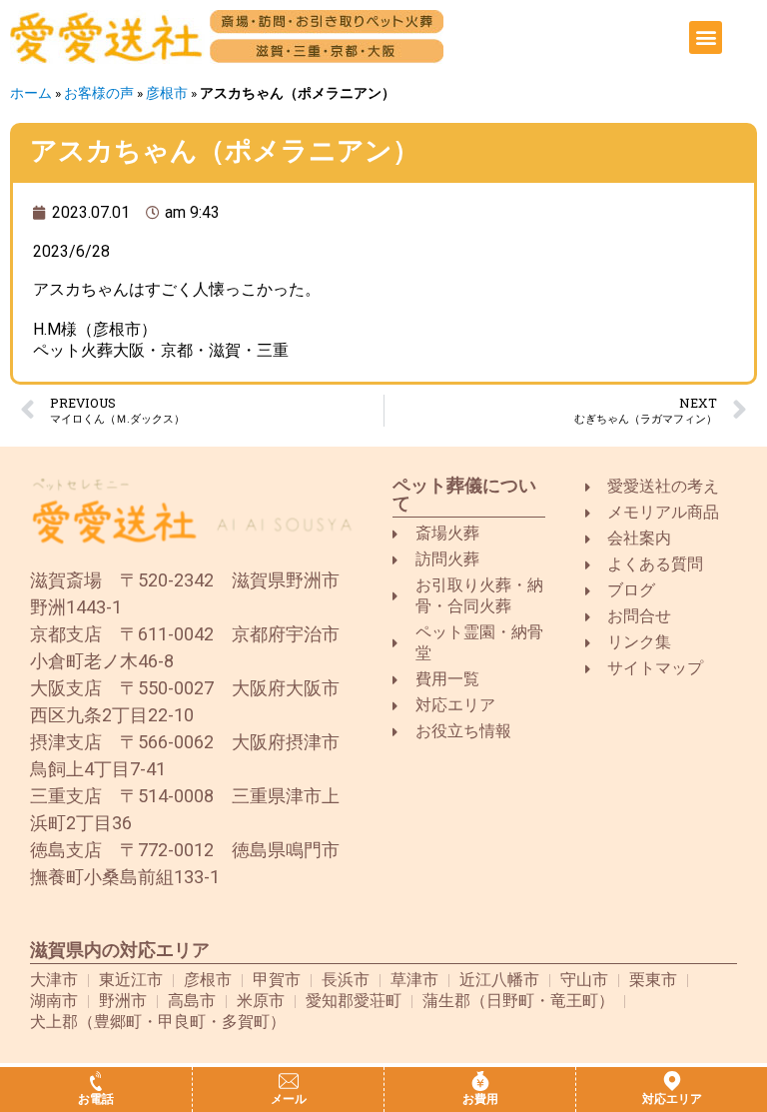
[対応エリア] (672, 1081)
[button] (705, 37)
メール (289, 1099)
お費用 (480, 1099)
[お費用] (480, 1081)
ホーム (31, 93)
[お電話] (96, 1081)
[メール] (289, 1081)
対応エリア (672, 1099)
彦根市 (167, 93)
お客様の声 (99, 93)
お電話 (96, 1099)
